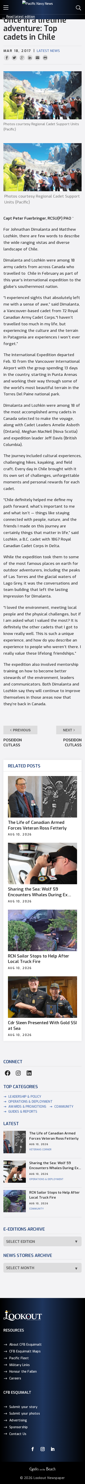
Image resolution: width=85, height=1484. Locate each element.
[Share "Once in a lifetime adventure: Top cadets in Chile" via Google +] (23, 58)
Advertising (18, 1420)
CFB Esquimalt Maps (25, 1351)
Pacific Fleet (19, 1358)
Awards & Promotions (27, 1106)
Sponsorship (18, 1427)
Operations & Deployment (30, 1102)
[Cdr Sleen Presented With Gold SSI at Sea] (42, 997)
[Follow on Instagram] (43, 1449)
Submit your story (23, 1407)
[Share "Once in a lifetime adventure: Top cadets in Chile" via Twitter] (15, 58)
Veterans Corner (40, 1149)
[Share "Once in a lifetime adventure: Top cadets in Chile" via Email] (38, 58)
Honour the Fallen (23, 1371)
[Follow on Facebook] (33, 1449)
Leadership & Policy (24, 1097)
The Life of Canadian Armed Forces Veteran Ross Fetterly (37, 825)
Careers (15, 1378)
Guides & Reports (22, 1111)
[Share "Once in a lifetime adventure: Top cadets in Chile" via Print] (45, 58)
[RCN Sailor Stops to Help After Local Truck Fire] (42, 930)
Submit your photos (24, 1413)
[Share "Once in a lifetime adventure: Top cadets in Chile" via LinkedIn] (30, 58)
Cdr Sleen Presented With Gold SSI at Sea (42, 1025)
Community (63, 1106)
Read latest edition (20, 17)
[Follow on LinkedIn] (53, 1449)
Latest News (48, 51)
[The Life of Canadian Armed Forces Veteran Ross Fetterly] (42, 797)
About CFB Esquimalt (25, 1344)
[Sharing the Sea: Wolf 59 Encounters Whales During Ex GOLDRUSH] (42, 863)
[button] (7, 7)
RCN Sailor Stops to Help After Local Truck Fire (38, 959)
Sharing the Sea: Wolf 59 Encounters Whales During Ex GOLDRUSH (38, 892)
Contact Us (17, 1434)
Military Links (19, 1365)
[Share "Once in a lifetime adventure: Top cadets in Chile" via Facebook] (7, 58)
